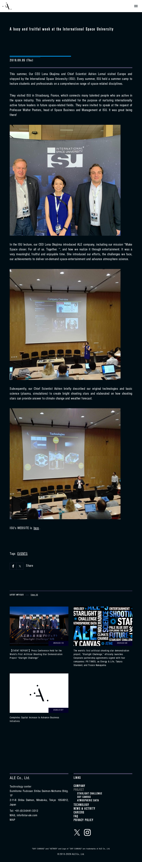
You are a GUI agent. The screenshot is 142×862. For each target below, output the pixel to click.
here (36, 528)
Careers (79, 813)
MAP (12, 820)
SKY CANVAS (84, 797)
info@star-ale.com (27, 815)
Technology (81, 805)
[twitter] (77, 832)
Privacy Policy (83, 820)
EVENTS (22, 554)
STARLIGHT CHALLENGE (89, 793)
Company (79, 786)
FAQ (76, 817)
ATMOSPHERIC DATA (88, 800)
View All (34, 595)
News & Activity (84, 809)
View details (39, 633)
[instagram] (87, 832)
